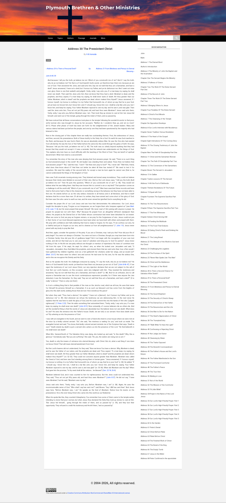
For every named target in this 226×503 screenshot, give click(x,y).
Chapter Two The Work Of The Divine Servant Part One (158, 88)
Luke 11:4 (53, 209)
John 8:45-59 (51, 76)
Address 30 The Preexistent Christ (154, 282)
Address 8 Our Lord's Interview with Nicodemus (159, 128)
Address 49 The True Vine (151, 372)
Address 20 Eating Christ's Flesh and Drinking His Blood (159, 231)
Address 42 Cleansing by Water (153, 338)
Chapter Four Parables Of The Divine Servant (158, 110)
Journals (93, 38)
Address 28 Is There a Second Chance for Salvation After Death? (157, 272)
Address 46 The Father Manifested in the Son (158, 358)
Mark (142, 58)
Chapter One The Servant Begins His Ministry (158, 78)
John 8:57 (111, 377)
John (48, 60)
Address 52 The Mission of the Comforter (157, 385)
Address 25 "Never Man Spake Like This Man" (158, 258)
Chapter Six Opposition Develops (153, 123)
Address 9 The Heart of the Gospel (154, 136)
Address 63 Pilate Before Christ (153, 436)
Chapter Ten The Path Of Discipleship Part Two (159, 161)
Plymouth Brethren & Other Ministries (93, 7)
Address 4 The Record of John (153, 94)
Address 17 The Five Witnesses (153, 213)
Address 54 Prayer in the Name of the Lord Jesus (157, 395)
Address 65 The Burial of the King (154, 445)
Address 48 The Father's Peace (153, 367)
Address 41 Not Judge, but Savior (154, 334)
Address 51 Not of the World (152, 381)
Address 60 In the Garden (150, 423)
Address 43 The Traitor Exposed (153, 342)
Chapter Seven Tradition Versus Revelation (157, 132)
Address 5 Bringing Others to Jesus (154, 105)
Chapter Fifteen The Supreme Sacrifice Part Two (159, 208)
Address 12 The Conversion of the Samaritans (159, 166)
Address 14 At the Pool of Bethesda (155, 183)
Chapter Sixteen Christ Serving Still (154, 217)
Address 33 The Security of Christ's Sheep (157, 298)
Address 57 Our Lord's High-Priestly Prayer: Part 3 (160, 410)
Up (90, 69)
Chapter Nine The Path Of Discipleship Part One (159, 152)
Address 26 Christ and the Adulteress (155, 262)
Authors (70, 38)
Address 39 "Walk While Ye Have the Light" (157, 325)
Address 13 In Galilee (149, 174)
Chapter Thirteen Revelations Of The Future (157, 188)
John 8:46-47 (124, 264)
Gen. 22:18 (107, 370)
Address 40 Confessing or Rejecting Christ (157, 329)
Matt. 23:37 (50, 255)
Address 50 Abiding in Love (151, 376)
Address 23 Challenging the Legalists (155, 249)
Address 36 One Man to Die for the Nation (157, 312)
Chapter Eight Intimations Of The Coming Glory (159, 141)
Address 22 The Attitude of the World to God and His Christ (160, 243)
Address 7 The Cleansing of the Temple (156, 119)
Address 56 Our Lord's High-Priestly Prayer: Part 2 (160, 405)
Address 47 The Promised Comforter (155, 363)
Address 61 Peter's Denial (150, 427)
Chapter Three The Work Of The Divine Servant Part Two (159, 99)
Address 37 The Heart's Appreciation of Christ (158, 316)
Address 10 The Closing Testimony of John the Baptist (159, 146)
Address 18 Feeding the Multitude (153, 221)
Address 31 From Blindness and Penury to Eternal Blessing (160, 288)
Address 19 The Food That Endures (154, 226)
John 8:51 (83, 306)
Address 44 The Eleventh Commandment (156, 347)
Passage (81, 38)
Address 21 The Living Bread (152, 237)
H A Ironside (91, 54)
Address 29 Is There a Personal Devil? (61, 69)
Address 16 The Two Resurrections (154, 204)
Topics (60, 38)
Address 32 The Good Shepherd (153, 294)
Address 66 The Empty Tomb (152, 450)
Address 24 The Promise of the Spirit (155, 253)
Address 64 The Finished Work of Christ (156, 441)
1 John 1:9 (119, 225)
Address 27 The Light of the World (154, 266)
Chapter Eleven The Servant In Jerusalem (156, 170)
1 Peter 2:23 (61, 303)
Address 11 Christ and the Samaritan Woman (158, 157)
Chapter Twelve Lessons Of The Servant (156, 179)
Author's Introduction (149, 67)
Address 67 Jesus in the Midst (152, 454)
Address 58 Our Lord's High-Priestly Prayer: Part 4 (160, 414)
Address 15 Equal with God (151, 192)
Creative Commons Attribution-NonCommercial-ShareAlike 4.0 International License (98, 493)
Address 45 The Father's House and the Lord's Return (158, 352)
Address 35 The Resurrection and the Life (157, 307)
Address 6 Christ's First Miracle (153, 114)
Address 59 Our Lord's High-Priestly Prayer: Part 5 (160, 419)
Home (50, 38)
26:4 (113, 370)
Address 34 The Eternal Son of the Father (157, 303)
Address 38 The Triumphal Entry (153, 320)
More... (103, 38)
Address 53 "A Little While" (151, 389)
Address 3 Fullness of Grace (152, 82)
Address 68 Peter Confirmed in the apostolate (158, 458)
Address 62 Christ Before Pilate (153, 432)
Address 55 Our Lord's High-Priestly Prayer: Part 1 (160, 401)
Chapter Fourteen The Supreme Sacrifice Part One (158, 198)
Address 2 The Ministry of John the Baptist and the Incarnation (159, 72)
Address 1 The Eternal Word (151, 62)
